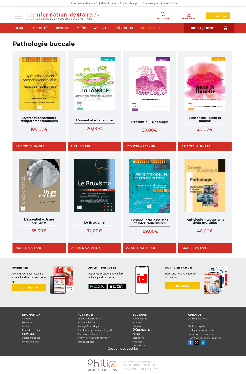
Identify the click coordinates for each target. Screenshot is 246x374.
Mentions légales (196, 326)
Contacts (192, 322)
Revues (20, 28)
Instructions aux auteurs (200, 334)
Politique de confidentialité (202, 330)
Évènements (124, 28)
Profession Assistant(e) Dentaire (93, 338)
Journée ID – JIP (151, 28)
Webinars (137, 341)
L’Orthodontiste (85, 341)
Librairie (137, 326)
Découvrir (182, 286)
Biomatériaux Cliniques (89, 334)
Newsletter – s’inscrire (33, 330)
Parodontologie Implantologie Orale (96, 330)
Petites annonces (31, 337)
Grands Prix (139, 337)
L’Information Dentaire (89, 318)
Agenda (136, 333)
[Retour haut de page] (239, 364)
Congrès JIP (139, 345)
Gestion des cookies (123, 348)
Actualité (40, 28)
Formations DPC (30, 341)
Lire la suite (80, 146)
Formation (62, 28)
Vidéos (81, 28)
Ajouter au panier (30, 146)
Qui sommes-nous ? (198, 318)
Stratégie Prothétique (88, 326)
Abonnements (140, 318)
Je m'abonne (218, 16)
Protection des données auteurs (204, 338)
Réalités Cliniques (86, 322)
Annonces (101, 28)
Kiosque (137, 322)
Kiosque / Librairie (203, 28)
